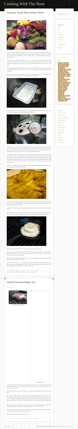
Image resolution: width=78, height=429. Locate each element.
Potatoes (63, 84)
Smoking (16, 272)
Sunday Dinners (61, 95)
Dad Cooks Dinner (61, 125)
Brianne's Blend (60, 122)
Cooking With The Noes (24, 3)
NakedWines (60, 137)
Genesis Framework (69, 426)
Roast (13, 272)
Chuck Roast (17, 271)
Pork (59, 84)
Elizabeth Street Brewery (62, 127)
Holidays (66, 72)
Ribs (67, 84)
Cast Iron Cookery (65, 64)
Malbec (27, 271)
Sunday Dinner (21, 272)
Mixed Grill (32, 271)
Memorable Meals (61, 37)
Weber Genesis (27, 272)
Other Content (60, 39)
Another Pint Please (61, 115)
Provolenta (9, 272)
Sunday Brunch (61, 92)
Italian (68, 74)
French (65, 71)
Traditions (67, 95)
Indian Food (64, 74)
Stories (59, 49)
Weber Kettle (33, 272)
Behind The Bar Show (61, 120)
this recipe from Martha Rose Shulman (26, 69)
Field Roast (60, 71)
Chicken (66, 66)
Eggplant (68, 69)
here (28, 414)
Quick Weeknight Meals (62, 44)
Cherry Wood (60, 66)
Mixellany (59, 134)
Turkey (59, 97)
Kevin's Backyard (61, 132)
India (59, 74)
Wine (65, 100)
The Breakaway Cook (61, 139)
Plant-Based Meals (66, 82)
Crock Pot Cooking (61, 69)
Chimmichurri (12, 271)
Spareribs (65, 89)
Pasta (68, 79)
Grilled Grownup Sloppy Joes (21, 282)
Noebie (11, 17)
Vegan (64, 97)
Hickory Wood (23, 271)
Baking (59, 27)
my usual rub (30, 60)
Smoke (65, 87)
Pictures (13, 418)
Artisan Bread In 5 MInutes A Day (63, 117)
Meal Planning (60, 34)
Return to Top (7, 426)
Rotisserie (60, 87)
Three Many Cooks (61, 142)
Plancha (59, 82)
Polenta (36, 271)
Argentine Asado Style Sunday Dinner (25, 12)
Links (59, 32)
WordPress (59, 426)
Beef (22, 418)
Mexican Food (60, 77)
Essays (59, 29)
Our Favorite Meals (61, 79)
